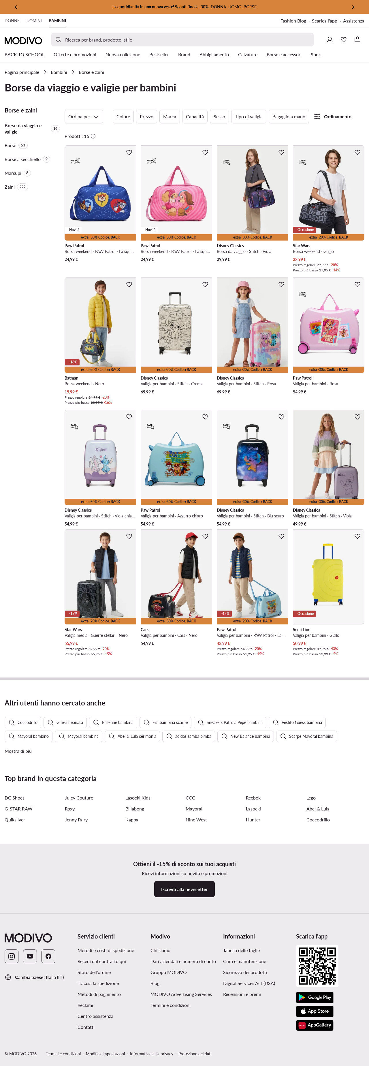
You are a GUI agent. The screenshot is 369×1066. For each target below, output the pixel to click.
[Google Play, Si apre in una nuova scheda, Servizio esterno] (315, 997)
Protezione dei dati (194, 1053)
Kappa (131, 819)
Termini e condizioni (184, 1005)
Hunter (253, 819)
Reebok (253, 797)
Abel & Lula (318, 808)
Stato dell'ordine (94, 972)
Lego (311, 797)
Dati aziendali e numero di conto (183, 961)
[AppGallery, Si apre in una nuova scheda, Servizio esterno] (315, 1025)
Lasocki (253, 808)
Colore (123, 116)
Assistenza (353, 20)
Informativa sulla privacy (151, 1053)
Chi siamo (160, 950)
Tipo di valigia (249, 116)
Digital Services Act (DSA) (249, 983)
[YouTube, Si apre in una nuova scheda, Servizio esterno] (30, 956)
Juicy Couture (79, 797)
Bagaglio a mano (288, 116)
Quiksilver (15, 819)
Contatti (86, 1027)
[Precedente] (16, 7)
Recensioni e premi (242, 994)
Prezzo (146, 116)
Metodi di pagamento (99, 994)
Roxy (70, 808)
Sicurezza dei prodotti (245, 972)
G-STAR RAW (19, 808)
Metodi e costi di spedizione (106, 950)
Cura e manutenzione (244, 961)
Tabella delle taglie (241, 950)
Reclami (85, 1005)
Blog (182, 983)
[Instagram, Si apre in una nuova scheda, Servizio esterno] (11, 956)
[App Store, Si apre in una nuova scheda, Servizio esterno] (315, 1011)
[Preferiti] (344, 39)
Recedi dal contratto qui (102, 961)
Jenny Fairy (76, 819)
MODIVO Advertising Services (184, 994)
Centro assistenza (95, 1016)
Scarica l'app (327, 21)
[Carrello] (357, 39)
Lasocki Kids (137, 797)
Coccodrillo (318, 819)
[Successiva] (353, 7)
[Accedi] (330, 39)
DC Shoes (15, 797)
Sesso (219, 116)
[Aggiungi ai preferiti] (129, 152)
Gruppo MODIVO (184, 972)
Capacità (195, 116)
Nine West (196, 819)
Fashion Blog (296, 21)
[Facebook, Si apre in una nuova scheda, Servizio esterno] (48, 956)
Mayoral (194, 808)
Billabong (134, 808)
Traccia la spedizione (98, 983)
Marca (169, 116)
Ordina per (79, 116)
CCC (190, 797)
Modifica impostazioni (105, 1053)
